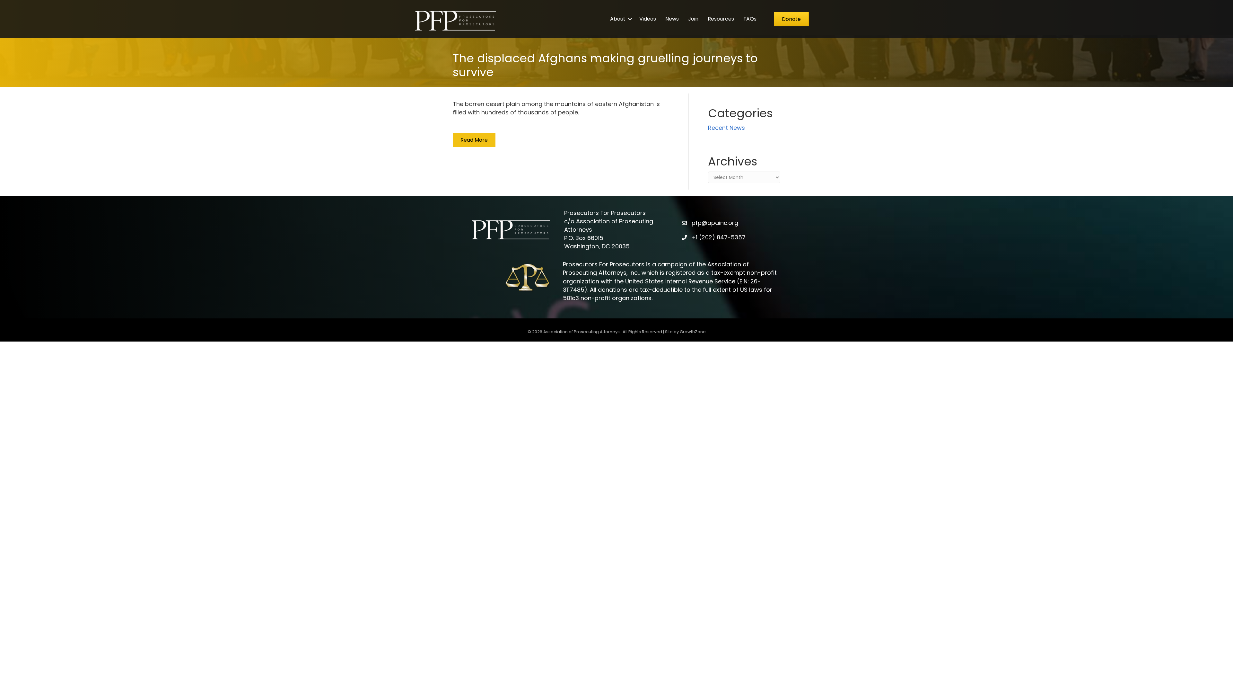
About (617, 18)
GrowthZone (693, 332)
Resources (721, 18)
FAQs (749, 18)
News (672, 18)
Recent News (726, 128)
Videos (647, 18)
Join (693, 18)
